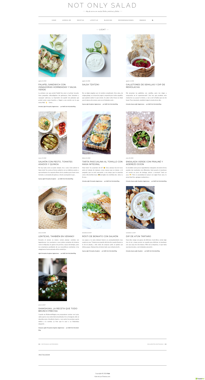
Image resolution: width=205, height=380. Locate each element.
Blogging (108, 20)
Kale (108, 373)
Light (44, 106)
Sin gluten (91, 104)
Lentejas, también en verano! (56, 236)
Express (84, 104)
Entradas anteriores (50, 344)
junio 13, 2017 (41, 305)
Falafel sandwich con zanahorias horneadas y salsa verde (57, 87)
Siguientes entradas (155, 344)
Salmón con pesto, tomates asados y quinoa (55, 163)
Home (54, 20)
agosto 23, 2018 (42, 81)
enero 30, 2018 (129, 158)
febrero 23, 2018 (86, 158)
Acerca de (66, 20)
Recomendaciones (126, 20)
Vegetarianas (55, 106)
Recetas (80, 20)
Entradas (40, 106)
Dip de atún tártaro (138, 236)
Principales (49, 106)
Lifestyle (94, 20)
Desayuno (40, 327)
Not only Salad (102, 5)
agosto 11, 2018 (130, 81)
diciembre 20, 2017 (87, 232)
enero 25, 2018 (42, 232)
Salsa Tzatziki (90, 84)
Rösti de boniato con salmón (100, 236)
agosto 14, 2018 (86, 81)
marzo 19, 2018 (42, 158)
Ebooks (143, 20)
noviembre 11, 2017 (131, 232)
